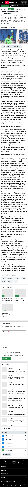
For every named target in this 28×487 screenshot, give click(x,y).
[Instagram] (14, 462)
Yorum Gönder (6, 358)
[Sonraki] (12, 5)
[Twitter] (9, 462)
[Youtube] (18, 462)
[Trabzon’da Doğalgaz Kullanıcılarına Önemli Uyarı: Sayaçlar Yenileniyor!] (14, 391)
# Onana (10, 281)
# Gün (17, 278)
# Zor (16, 281)
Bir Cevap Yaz (6, 323)
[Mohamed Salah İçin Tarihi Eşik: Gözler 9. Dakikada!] (20, 296)
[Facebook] (5, 462)
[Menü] (2, 2)
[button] (25, 2)
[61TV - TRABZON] (11, 2)
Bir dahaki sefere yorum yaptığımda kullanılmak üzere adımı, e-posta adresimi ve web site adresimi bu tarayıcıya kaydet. (15, 354)
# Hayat (23, 278)
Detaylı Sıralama (6, 454)
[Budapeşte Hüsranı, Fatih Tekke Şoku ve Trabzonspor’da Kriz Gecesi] (7, 296)
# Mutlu (3, 281)
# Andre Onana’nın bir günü (7, 278)
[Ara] (22, 2)
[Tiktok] (22, 462)
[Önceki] (10, 5)
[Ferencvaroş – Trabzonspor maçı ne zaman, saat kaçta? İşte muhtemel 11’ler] (14, 420)
